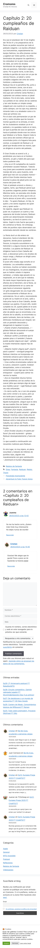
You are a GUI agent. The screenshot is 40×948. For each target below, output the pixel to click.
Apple (5, 849)
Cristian (13, 544)
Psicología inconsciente (15, 476)
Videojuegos (8, 870)
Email (5, 901)
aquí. (5, 897)
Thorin (5, 473)
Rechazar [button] (15, 943)
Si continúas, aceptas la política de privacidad (21, 909)
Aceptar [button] (6, 943)
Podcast (6, 859)
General (6, 852)
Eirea (8, 469)
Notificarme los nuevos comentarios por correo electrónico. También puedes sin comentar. (19, 644)
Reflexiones (8, 863)
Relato (29, 469)
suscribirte (7, 647)
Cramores (9, 4)
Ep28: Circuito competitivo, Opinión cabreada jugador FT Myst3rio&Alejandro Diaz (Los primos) (18, 692)
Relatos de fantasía (14, 466)
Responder (10, 535)
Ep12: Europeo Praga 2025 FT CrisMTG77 (21, 800)
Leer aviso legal (25, 943)
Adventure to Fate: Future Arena (19, 479)
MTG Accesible (9, 856)
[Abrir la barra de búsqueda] (28, 5)
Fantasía (14, 469)
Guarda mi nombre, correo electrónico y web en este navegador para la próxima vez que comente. (21, 629)
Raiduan (22, 469)
